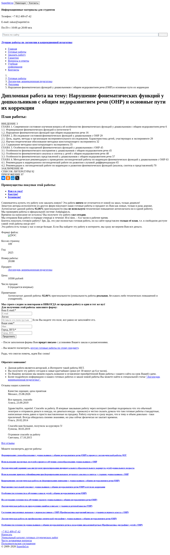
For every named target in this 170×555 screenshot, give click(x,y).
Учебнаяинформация (15, 65)
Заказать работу (17, 54)
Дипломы (13, 84)
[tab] (15, 191)
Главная (12, 48)
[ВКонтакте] (3, 178)
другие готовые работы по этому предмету (54, 348)
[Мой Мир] (13, 178)
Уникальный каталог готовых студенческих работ (29, 537)
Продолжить (9, 336)
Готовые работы (17, 51)
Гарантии (13, 57)
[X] (17, 178)
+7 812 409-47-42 (10, 531)
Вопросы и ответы (18, 60)
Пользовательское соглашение (18, 543)
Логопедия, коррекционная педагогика (30, 81)
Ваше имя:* (7, 323)
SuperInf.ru (23, 546)
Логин (5, 316)
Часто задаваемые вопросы (16, 540)
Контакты (13, 69)
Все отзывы (8, 443)
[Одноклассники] (8, 178)
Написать (6, 534)
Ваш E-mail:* (8, 310)
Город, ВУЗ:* (8, 329)
